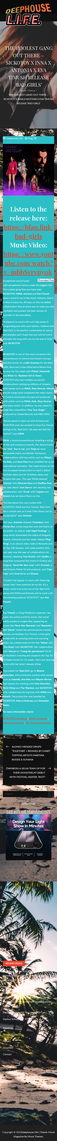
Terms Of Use (10, 1034)
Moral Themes (35, 1136)
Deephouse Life (14, 138)
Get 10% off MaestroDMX (28, 811)
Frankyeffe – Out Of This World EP (21, 1012)
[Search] (51, 794)
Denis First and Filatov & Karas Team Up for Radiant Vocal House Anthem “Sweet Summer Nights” (27, 1001)
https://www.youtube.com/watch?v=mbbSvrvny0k (28, 262)
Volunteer (8, 1048)
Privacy (7, 1041)
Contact (7, 1054)
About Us (8, 1028)
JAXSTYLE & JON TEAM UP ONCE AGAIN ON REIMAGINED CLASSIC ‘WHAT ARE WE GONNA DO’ (28, 975)
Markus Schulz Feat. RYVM (17, 1019)
